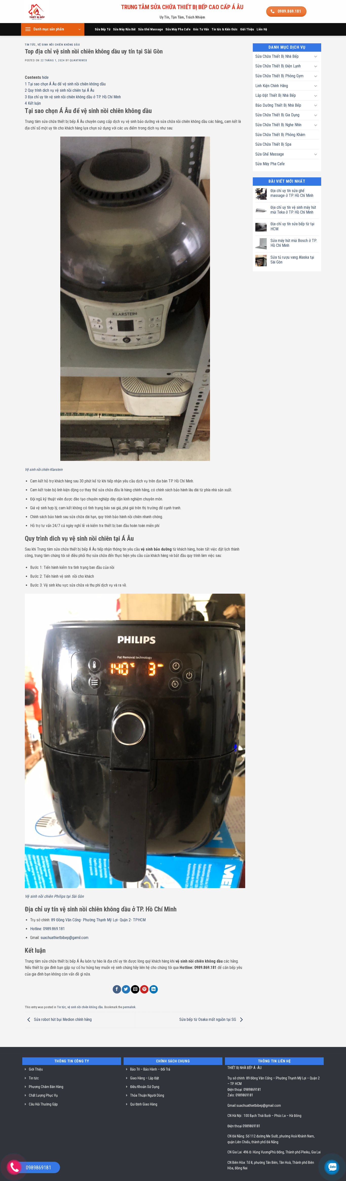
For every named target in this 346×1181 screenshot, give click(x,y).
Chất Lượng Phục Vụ (43, 1095)
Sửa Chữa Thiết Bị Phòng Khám (280, 134)
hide (45, 77)
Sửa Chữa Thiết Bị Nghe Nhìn (278, 124)
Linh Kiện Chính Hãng (271, 85)
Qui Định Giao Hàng (143, 1104)
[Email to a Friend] (135, 989)
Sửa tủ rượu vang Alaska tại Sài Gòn (292, 260)
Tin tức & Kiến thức (225, 29)
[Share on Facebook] (117, 989)
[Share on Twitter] (126, 989)
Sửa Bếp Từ (102, 29)
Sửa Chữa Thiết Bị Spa (273, 144)
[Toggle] (316, 56)
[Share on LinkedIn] (153, 989)
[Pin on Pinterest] (144, 989)
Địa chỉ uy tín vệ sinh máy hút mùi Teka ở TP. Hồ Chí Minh (293, 210)
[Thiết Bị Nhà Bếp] (50, 11)
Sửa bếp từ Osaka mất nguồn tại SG (208, 1019)
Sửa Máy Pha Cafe (177, 29)
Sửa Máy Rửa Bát (124, 29)
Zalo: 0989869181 (240, 1095)
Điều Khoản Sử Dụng (144, 1087)
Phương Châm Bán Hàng (46, 1087)
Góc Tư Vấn (201, 29)
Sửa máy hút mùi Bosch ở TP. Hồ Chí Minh (294, 243)
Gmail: (231, 1105)
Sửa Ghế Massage (150, 29)
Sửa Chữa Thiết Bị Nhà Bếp (277, 56)
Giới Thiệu (247, 29)
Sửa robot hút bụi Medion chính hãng (62, 1019)
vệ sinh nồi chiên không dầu (58, 44)
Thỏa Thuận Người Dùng (147, 1095)
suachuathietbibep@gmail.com (258, 1105)
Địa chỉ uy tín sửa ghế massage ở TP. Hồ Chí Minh (292, 193)
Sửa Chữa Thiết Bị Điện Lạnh (278, 66)
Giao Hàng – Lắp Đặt (144, 1078)
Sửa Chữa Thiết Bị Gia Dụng (277, 115)
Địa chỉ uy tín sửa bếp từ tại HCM (292, 226)
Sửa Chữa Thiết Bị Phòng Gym (279, 75)
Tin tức (30, 44)
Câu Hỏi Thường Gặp (43, 1104)
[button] (52, 29)
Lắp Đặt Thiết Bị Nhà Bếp (275, 95)
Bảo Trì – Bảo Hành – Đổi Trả (150, 1069)
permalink (129, 1007)
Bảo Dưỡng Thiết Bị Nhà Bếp (278, 105)
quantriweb (78, 60)
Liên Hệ (262, 29)
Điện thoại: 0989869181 (244, 1090)
